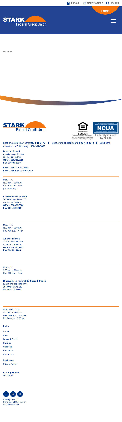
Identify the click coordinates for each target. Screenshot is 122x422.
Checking (7, 347)
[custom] (20, 394)
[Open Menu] (113, 21)
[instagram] (13, 394)
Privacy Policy (10, 364)
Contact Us (8, 354)
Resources (8, 350)
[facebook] (6, 394)
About (6, 331)
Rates (6, 335)
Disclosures (8, 360)
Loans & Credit (10, 339)
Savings (7, 343)
